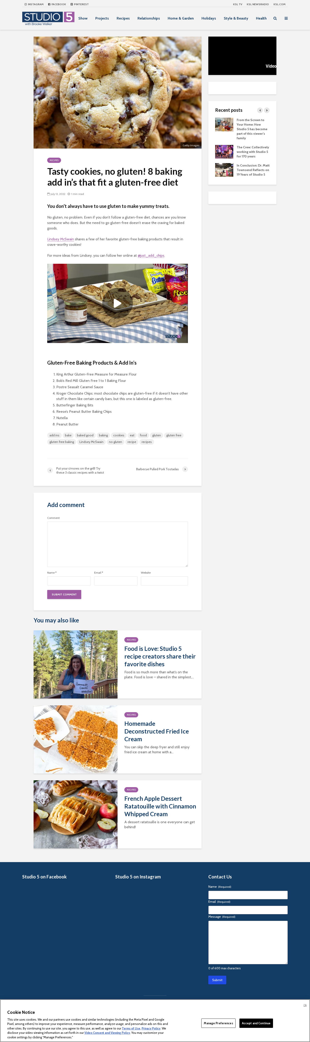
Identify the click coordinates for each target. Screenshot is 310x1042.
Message (221, 917)
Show (83, 18)
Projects (102, 18)
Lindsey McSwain (60, 239)
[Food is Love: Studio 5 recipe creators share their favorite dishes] (76, 664)
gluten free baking (61, 442)
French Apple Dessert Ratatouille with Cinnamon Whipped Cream (160, 806)
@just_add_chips (151, 255)
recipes (147, 442)
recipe (132, 442)
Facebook (58, 4)
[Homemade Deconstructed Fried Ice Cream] (76, 739)
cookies (118, 435)
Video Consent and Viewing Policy (107, 1033)
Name (52, 572)
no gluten (115, 442)
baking (103, 435)
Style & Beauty (236, 18)
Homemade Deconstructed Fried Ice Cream (156, 731)
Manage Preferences (218, 1023)
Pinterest (81, 4)
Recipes (123, 18)
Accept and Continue (256, 1023)
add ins (54, 435)
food (143, 435)
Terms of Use (131, 1028)
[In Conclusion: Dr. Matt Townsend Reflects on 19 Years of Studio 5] (224, 169)
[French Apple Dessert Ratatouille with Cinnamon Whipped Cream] (76, 814)
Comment (53, 518)
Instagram (35, 4)
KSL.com (279, 4)
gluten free (173, 435)
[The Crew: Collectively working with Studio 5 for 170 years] (224, 151)
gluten (156, 435)
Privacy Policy (151, 1028)
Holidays (209, 18)
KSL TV (237, 4)
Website (146, 572)
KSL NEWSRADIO (258, 4)
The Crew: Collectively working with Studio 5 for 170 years (253, 151)
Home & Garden (181, 18)
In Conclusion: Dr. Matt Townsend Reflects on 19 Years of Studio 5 (253, 170)
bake (68, 435)
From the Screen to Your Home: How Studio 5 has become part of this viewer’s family (252, 129)
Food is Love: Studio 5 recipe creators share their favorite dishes (160, 656)
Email (98, 572)
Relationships (149, 18)
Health (261, 18)
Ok (305, 1005)
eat (132, 435)
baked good (85, 435)
